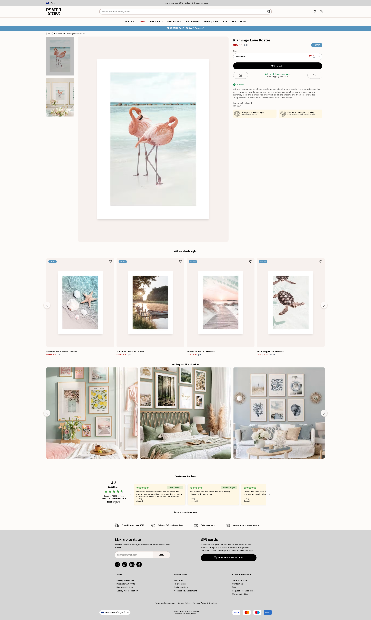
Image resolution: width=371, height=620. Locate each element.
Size (235, 51)
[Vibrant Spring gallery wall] (92, 413)
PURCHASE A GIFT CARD (230, 557)
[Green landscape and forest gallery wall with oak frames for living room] (185, 413)
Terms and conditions (165, 603)
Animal (59, 33)
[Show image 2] (60, 97)
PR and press (180, 583)
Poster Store (192, 611)
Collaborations (181, 587)
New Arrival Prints (125, 587)
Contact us (237, 583)
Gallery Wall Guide (125, 580)
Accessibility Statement (185, 590)
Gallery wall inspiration (127, 590)
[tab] (314, 11)
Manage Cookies (240, 594)
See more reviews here (185, 512)
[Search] (269, 11)
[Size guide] (240, 75)
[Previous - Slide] (46, 305)
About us (178, 580)
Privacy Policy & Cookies (205, 603)
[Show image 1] (60, 56)
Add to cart (278, 66)
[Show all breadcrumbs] (49, 33)
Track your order (240, 580)
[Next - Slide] (324, 305)
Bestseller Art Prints (126, 583)
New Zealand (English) (115, 612)
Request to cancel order (243, 590)
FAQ (234, 587)
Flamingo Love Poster (75, 33)
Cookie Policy (184, 603)
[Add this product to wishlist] (314, 75)
